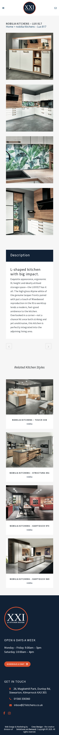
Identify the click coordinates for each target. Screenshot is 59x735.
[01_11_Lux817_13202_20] (29, 108)
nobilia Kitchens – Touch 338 (29, 420)
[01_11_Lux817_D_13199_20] (29, 159)
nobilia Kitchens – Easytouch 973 (29, 526)
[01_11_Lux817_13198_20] (29, 56)
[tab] (29, 256)
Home (9, 26)
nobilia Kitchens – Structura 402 (29, 473)
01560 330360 (22, 699)
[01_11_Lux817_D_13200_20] (29, 211)
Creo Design (37, 726)
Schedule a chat (16, 664)
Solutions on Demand (26, 729)
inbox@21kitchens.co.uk (28, 705)
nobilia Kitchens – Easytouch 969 (29, 579)
